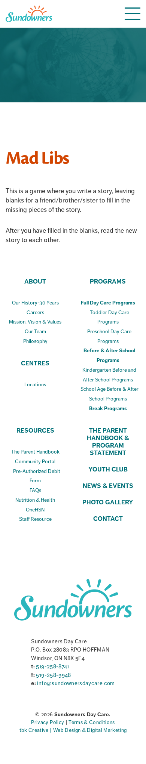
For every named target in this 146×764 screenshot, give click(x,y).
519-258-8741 (52, 666)
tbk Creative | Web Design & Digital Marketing (73, 730)
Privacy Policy (48, 722)
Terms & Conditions (92, 722)
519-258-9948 (53, 675)
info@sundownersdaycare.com (76, 683)
